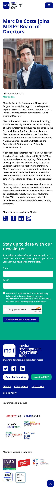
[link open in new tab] (5, 368)
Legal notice (38, 386)
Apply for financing (16, 377)
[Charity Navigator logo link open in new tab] (8, 477)
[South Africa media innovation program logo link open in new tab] (32, 424)
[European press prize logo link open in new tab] (29, 435)
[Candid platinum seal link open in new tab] (20, 477)
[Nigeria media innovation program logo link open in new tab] (13, 435)
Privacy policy (21, 386)
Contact (7, 386)
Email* (6, 280)
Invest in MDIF (41, 377)
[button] (5, 218)
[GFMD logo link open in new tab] (40, 462)
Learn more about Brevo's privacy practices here (25, 301)
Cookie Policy (10, 392)
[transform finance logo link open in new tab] (24, 463)
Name (6, 268)
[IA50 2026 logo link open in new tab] (9, 464)
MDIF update (9, 97)
